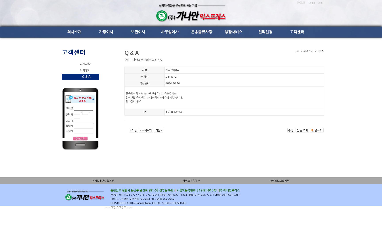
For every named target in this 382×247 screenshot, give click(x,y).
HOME (301, 2)
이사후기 (85, 70)
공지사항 (85, 64)
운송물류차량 (201, 32)
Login (312, 2)
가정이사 (106, 32)
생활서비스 (233, 32)
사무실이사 (170, 32)
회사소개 (74, 32)
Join (320, 2)
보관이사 (138, 32)
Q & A (86, 76)
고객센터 (297, 32)
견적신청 (265, 32)
